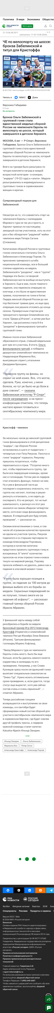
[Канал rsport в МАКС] (8, 890)
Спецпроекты (9, 911)
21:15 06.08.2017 (10, 32)
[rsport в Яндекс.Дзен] (19, 890)
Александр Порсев (35, 750)
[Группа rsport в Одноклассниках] (40, 890)
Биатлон (36, 906)
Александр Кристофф (14, 750)
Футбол (6, 906)
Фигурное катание (20, 906)
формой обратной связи (28, 978)
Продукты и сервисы (40, 911)
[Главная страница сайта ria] (3, 26)
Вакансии (7, 922)
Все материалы (9, 111)
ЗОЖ (45, 906)
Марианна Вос (10, 746)
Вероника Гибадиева (14, 105)
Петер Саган (26, 746)
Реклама (23, 911)
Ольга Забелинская (32, 741)
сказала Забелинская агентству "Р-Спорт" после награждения (24, 394)
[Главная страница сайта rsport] (16, 26)
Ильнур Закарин (11, 741)
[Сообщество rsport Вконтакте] (29, 890)
